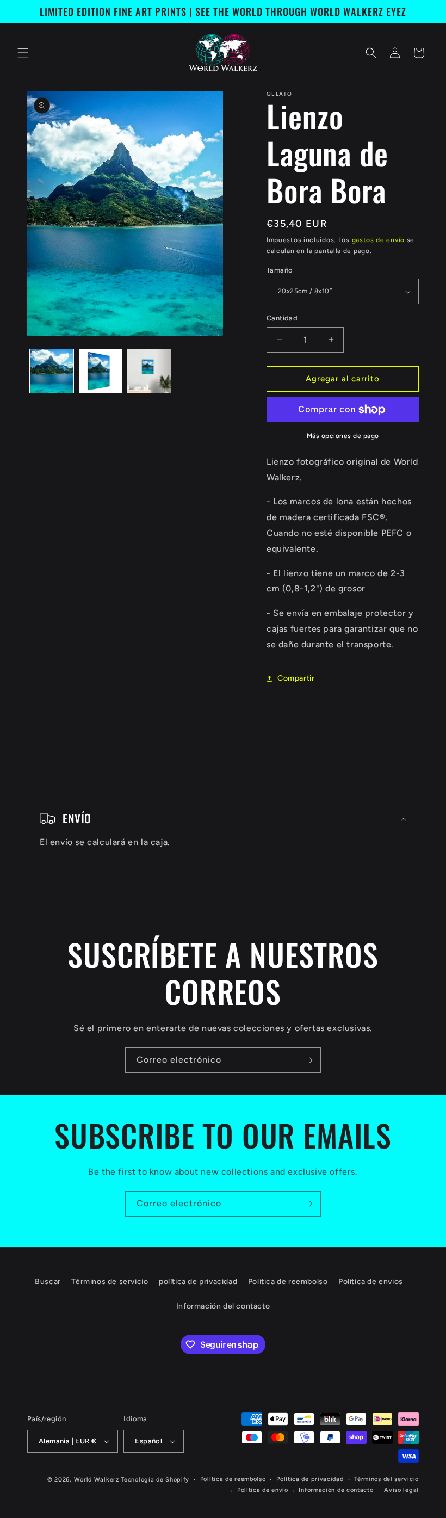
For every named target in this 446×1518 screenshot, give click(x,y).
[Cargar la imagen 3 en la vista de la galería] (149, 371)
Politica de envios (370, 1281)
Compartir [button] (295, 678)
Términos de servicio (109, 1281)
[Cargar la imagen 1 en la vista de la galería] (51, 371)
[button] (23, 53)
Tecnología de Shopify (155, 1479)
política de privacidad (198, 1281)
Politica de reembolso (288, 1281)
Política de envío (262, 1490)
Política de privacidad (309, 1479)
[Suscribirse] (308, 1060)
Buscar (48, 1281)
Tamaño (280, 270)
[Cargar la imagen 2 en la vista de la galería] (100, 371)
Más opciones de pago (343, 436)
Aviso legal (401, 1490)
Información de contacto (336, 1490)
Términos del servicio (386, 1479)
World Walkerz (96, 1479)
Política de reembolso (233, 1479)
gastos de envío (378, 240)
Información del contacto (223, 1306)
